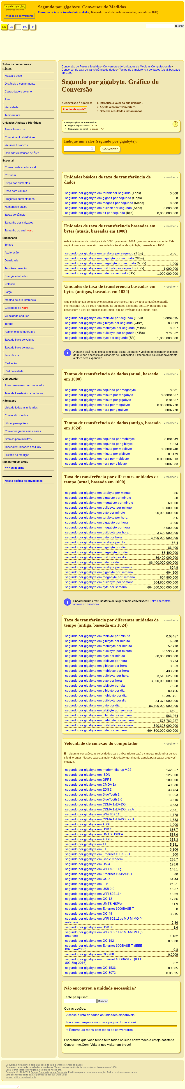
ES (11, 26)
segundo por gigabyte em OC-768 (89, 954)
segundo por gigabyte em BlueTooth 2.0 (93, 799)
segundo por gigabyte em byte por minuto (95, 512)
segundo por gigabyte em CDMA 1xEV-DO (95, 804)
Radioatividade (14, 371)
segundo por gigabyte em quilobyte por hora (97, 532)
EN (4, 26)
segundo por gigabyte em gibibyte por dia (95, 690)
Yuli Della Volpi (59, 1074)
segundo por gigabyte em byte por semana (96, 587)
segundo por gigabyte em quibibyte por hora (97, 675)
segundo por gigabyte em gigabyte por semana (99, 572)
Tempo (9, 244)
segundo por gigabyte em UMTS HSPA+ (94, 903)
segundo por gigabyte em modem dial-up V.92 (98, 769)
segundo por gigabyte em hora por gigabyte (96, 409)
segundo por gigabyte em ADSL (88, 824)
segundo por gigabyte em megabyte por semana (100, 577)
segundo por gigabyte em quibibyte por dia (95, 700)
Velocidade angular (17, 316)
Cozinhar (10, 175)
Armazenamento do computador (24, 385)
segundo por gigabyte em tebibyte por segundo (99, 318)
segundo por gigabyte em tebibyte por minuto (97, 636)
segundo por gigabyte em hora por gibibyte (96, 463)
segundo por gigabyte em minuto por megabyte (99, 395)
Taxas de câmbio (15, 214)
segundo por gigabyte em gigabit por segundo (98, 198)
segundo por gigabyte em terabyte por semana (98, 567)
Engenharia (9, 238)
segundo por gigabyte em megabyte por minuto (99, 502)
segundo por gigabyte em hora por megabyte (97, 404)
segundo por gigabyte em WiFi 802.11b (93, 814)
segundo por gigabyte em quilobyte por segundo (99, 268)
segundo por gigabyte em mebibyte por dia (96, 695)
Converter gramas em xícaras (23, 431)
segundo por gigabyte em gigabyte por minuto (98, 497)
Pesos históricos (15, 129)
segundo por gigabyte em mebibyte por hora (97, 670)
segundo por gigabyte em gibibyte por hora (96, 665)
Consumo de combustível (20, 167)
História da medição (17, 455)
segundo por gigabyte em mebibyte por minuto (98, 646)
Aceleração (12, 252)
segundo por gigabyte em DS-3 (87, 864)
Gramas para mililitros (18, 439)
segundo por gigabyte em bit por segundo (95, 213)
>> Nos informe (14, 467)
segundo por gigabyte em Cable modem (94, 859)
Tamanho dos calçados (19, 222)
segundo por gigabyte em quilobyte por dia (95, 557)
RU (25, 26)
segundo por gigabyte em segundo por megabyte (100, 390)
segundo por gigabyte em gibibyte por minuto (97, 641)
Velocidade (11, 107)
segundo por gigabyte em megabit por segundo (99, 203)
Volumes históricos (16, 145)
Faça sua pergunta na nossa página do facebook (101, 1022)
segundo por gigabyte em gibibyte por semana (98, 715)
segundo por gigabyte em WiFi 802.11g (93, 869)
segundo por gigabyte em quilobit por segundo (98, 208)
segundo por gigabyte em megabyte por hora (97, 527)
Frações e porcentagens (20, 199)
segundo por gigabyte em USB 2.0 (89, 889)
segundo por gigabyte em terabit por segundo (98, 193)
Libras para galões (16, 423)
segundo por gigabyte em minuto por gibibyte (97, 453)
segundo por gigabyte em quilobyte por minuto (98, 507)
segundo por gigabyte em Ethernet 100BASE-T (98, 874)
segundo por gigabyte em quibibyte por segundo (99, 333)
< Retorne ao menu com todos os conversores (99, 1029)
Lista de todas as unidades (21, 407)
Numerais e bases (16, 206)
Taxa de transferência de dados (24, 393)
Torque (9, 323)
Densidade (11, 260)
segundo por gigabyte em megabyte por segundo (100, 263)
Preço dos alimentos (17, 183)
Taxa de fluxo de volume (20, 339)
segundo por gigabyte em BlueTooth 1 (92, 794)
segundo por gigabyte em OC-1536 (90, 967)
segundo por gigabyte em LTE (86, 884)
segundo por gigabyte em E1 (85, 849)
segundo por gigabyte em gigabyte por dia (95, 547)
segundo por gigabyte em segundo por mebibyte (100, 439)
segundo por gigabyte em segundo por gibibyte (99, 443)
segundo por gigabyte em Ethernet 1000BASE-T (99, 908)
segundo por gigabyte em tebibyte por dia (95, 685)
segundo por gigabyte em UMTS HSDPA (94, 834)
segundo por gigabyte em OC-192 (89, 940)
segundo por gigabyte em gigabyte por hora (96, 522)
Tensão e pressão (16, 268)
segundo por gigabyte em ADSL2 (88, 839)
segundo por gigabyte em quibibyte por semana (99, 725)
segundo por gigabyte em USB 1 (88, 829)
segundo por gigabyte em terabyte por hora (96, 517)
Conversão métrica (16, 415)
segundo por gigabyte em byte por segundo (96, 273)
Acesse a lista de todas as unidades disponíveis (100, 1015)
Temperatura (12, 115)
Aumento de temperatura (20, 331)
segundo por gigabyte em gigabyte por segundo (99, 258)
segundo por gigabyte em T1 (85, 844)
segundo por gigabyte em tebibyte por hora (96, 660)
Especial (8, 160)
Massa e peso (13, 75)
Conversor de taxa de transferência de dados (63, 12)
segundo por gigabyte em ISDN (87, 774)
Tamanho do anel (19, 230)
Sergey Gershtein (40, 1072)
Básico (7, 69)
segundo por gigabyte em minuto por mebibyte (98, 448)
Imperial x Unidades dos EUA (23, 447)
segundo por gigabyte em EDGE (88, 789)
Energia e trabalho (16, 276)
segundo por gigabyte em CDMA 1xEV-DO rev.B (99, 819)
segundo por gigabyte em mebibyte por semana (99, 720)
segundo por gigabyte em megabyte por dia (96, 552)
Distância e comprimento (20, 83)
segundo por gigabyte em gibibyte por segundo (99, 323)
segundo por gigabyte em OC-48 (88, 913)
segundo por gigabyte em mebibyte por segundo (100, 328)
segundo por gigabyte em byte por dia (92, 562)
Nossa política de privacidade (24, 480)
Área (8, 99)
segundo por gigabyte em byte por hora (93, 537)
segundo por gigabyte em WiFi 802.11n (93, 893)
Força (8, 292)
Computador (10, 378)
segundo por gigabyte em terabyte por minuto (98, 492)
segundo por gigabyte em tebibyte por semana (98, 710)
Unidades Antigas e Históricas (22, 122)
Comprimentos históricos (20, 137)
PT (18, 26)
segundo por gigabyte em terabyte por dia (95, 542)
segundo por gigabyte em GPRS (88, 779)
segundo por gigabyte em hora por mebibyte (97, 458)
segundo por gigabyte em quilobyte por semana (99, 582)
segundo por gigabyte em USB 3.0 (89, 927)
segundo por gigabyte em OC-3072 (90, 972)
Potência (10, 284)
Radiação (11, 363)
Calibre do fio (16, 307)
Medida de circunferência (20, 300)
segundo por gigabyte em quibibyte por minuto (98, 651)
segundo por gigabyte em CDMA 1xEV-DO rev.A (99, 809)
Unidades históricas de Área (22, 153)
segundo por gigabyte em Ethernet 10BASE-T (98, 854)
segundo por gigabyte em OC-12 (88, 898)
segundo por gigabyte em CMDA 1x (90, 784)
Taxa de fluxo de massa (19, 347)
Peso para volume (16, 191)
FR (32, 26)
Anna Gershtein (58, 1072)
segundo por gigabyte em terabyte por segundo (99, 253)
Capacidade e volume (18, 91)
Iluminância (12, 355)
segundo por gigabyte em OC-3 (87, 879)
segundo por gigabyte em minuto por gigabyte (98, 399)
